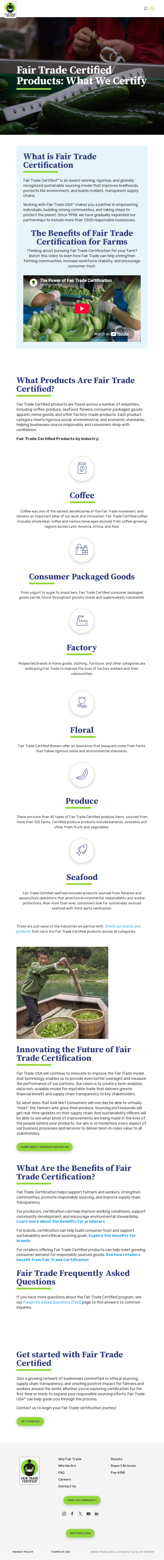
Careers (64, 1479)
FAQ (61, 1473)
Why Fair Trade (70, 1459)
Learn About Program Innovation (44, 1146)
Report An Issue (123, 1466)
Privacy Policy (22, 1551)
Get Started (30, 1421)
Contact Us (67, 1486)
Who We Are (67, 1466)
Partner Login (80, 1533)
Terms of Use (60, 1551)
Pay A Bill (118, 1473)
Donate (116, 1459)
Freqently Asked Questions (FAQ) (52, 1302)
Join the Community (82, 1500)
